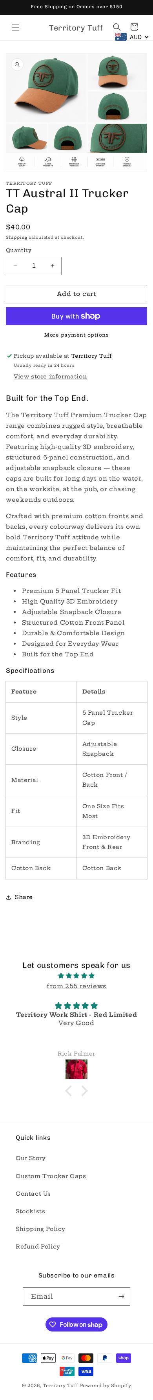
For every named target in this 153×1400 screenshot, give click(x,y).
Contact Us (33, 1193)
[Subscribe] (121, 1296)
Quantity (18, 250)
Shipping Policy (41, 1228)
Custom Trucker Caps (51, 1176)
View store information (50, 376)
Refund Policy (38, 1246)
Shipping (16, 237)
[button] (15, 27)
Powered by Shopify (105, 1385)
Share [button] (24, 897)
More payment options (76, 335)
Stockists (30, 1211)
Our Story (31, 1158)
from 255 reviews (76, 986)
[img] (76, 975)
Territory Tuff (60, 1385)
